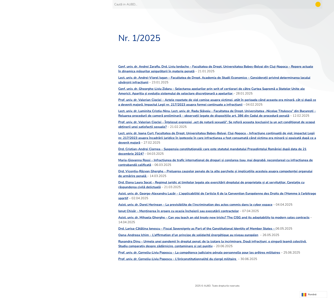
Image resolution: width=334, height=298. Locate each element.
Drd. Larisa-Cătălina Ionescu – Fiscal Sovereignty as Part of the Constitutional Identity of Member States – (197, 228)
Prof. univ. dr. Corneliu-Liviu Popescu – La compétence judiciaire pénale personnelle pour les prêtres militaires (199, 252)
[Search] (318, 4)
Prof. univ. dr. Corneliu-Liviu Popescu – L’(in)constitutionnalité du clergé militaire (177, 259)
